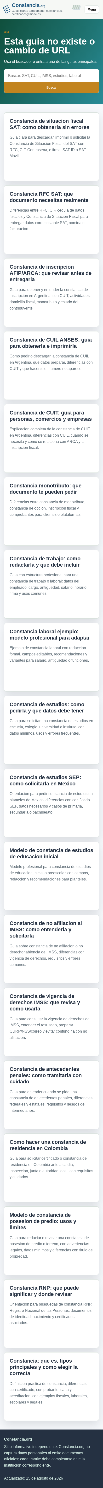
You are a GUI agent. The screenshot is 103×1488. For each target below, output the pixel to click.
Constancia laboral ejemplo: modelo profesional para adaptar (50, 634)
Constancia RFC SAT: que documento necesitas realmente (49, 197)
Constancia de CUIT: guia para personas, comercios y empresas (51, 416)
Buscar (51, 87)
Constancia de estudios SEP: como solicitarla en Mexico (45, 780)
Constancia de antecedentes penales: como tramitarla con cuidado (46, 1075)
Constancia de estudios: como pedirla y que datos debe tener (47, 707)
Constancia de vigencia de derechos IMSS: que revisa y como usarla (45, 1002)
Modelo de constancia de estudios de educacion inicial (51, 853)
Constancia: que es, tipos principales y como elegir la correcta (44, 1367)
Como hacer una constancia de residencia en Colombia (48, 1145)
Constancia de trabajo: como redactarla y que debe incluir (45, 562)
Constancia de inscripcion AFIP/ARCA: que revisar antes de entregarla (51, 273)
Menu (92, 9)
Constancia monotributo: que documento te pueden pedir (45, 489)
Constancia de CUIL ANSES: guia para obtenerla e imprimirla (51, 343)
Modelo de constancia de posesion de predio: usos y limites (43, 1221)
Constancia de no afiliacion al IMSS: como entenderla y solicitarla (46, 929)
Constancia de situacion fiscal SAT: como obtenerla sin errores (49, 124)
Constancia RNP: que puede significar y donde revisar (44, 1291)
